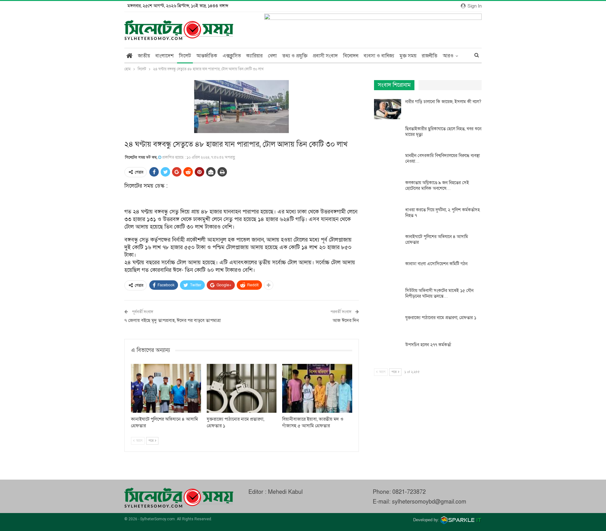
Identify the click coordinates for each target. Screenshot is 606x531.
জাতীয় (144, 55)
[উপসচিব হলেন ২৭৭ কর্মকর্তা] (387, 352)
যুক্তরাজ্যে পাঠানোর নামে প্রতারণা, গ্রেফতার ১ (440, 318)
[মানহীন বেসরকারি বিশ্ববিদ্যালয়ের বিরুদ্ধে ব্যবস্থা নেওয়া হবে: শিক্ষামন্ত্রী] (387, 163)
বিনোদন (350, 55)
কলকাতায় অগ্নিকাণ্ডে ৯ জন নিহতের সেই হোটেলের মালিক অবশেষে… (437, 185)
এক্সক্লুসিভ (232, 55)
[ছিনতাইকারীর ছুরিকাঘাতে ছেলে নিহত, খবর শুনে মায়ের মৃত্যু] (387, 136)
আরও (448, 55)
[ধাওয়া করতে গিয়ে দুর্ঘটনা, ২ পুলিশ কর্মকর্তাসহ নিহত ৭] (387, 217)
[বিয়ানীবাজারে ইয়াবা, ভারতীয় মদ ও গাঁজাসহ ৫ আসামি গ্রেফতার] (317, 388)
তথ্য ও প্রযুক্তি (294, 55)
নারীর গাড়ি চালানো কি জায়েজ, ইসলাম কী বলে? (443, 102)
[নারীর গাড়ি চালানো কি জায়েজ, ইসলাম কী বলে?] (387, 109)
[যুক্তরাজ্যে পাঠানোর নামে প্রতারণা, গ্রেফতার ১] (242, 388)
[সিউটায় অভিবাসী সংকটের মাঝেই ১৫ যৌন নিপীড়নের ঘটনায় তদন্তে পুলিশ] (387, 298)
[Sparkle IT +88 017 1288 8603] (461, 519)
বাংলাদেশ (164, 55)
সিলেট (185, 55)
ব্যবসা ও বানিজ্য (379, 55)
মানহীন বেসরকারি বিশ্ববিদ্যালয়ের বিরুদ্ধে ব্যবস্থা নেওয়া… (442, 158)
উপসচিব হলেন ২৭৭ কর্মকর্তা (428, 345)
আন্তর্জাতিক (206, 55)
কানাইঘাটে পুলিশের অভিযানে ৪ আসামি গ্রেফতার (436, 239)
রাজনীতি (429, 55)
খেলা (272, 55)
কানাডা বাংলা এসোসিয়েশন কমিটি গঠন (436, 264)
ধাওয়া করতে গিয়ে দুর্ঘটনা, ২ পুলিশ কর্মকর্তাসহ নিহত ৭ (442, 213)
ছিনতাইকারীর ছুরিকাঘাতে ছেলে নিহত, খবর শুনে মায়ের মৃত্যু (443, 131)
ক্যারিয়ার (254, 55)
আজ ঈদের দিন (346, 320)
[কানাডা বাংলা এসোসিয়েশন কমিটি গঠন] (387, 271)
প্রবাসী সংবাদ (325, 55)
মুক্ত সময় (408, 55)
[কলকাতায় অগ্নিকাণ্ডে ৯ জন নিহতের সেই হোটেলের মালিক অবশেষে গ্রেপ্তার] (387, 190)
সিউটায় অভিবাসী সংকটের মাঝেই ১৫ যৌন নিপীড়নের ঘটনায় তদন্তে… (439, 293)
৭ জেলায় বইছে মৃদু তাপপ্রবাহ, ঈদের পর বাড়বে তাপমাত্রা (172, 320)
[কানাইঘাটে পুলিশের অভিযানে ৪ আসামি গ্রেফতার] (166, 388)
